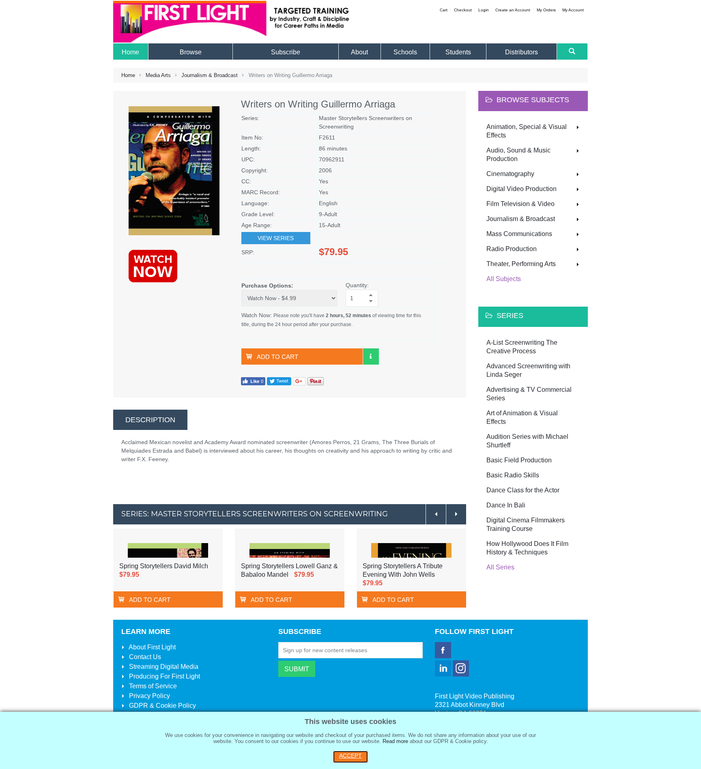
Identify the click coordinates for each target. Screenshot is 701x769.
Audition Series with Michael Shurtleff (527, 441)
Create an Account (512, 10)
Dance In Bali (505, 505)
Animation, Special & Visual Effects (526, 131)
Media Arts (158, 75)
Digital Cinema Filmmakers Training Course (525, 524)
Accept (350, 755)
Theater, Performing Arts (521, 263)
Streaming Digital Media (162, 666)
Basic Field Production (519, 460)
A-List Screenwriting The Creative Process (521, 346)
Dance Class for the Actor (522, 490)
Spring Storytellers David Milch (163, 566)
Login (483, 10)
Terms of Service (152, 686)
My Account (573, 10)
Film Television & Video (520, 203)
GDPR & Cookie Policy (161, 705)
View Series (276, 238)
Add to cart (277, 356)
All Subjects (503, 278)
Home (128, 75)
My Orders (546, 10)
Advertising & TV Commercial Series (529, 394)
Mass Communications (519, 233)
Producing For (163, 676)
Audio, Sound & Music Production (518, 154)
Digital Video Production (521, 188)
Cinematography (510, 173)
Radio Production (511, 248)
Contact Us (144, 656)
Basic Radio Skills (512, 475)
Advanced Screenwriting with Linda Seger (528, 370)
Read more (395, 741)
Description (150, 420)
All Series (500, 567)
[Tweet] (279, 381)
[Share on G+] (299, 381)
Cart (443, 10)
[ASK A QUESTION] (371, 356)
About (151, 647)
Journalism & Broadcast (209, 75)
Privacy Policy (148, 695)
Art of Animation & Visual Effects (522, 417)
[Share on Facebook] (253, 381)
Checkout (463, 10)
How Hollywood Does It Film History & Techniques (527, 548)
